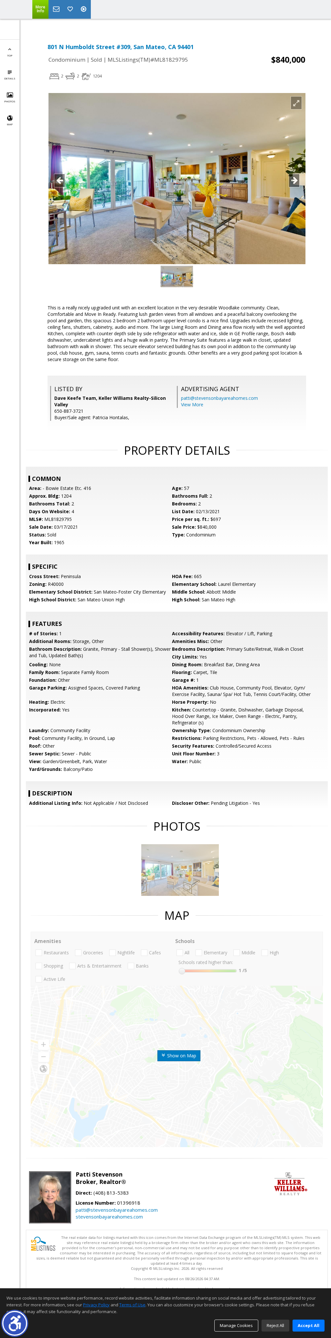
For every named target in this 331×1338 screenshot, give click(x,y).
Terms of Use (132, 1305)
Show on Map (181, 1056)
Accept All (308, 1325)
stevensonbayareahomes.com (109, 1216)
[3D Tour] (84, 9)
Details (9, 78)
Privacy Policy (96, 1305)
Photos (9, 101)
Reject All (275, 1325)
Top (9, 55)
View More (192, 404)
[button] (14, 1323)
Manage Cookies (236, 1325)
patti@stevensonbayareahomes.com (219, 398)
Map (10, 124)
